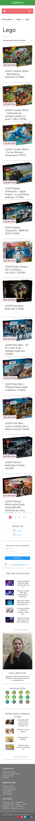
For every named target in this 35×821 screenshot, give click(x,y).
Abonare (17, 558)
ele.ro (12, 802)
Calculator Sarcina (8, 786)
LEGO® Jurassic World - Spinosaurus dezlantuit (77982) (16, 74)
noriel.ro (19, 530)
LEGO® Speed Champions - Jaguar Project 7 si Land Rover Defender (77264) (17, 193)
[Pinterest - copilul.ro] (18, 817)
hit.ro (12, 806)
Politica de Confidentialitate (11, 774)
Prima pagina (7, 19)
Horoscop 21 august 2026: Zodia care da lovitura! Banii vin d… (23, 602)
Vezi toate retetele (21, 757)
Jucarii (18, 19)
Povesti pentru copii (9, 790)
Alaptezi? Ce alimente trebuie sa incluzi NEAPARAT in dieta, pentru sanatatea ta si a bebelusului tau (17, 678)
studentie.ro (19, 806)
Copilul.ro (17, 2)
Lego (27, 19)
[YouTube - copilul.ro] (21, 817)
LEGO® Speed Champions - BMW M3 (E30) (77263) (16, 230)
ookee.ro (19, 535)
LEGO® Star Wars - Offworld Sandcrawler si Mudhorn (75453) (16, 387)
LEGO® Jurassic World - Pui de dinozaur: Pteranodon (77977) (16, 152)
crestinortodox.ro (8, 804)
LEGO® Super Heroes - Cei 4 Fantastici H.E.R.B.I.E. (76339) (17, 269)
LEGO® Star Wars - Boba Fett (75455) (15, 307)
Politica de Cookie (8, 776)
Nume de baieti (7, 794)
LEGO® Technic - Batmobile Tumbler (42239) (15, 465)
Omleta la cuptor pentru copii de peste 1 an (23, 747)
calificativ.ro (6, 808)
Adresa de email (9, 548)
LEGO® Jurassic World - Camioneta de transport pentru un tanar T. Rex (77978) (16, 114)
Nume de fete (7, 792)
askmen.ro (15, 808)
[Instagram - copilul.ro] (28, 817)
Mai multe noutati (21, 630)
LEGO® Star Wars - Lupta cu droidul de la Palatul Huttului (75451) (17, 426)
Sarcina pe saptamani (9, 788)
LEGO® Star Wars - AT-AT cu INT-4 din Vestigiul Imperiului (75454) (17, 349)
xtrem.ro (22, 808)
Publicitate (6, 778)
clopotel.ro (6, 802)
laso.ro (24, 804)
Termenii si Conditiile (9, 772)
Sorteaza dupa (6, 36)
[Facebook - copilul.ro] (31, 817)
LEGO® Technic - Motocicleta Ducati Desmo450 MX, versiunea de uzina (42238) (15, 507)
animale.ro (6, 806)
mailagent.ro (20, 802)
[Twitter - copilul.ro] (25, 817)
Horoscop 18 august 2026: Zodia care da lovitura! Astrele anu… (23, 620)
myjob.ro (17, 804)
